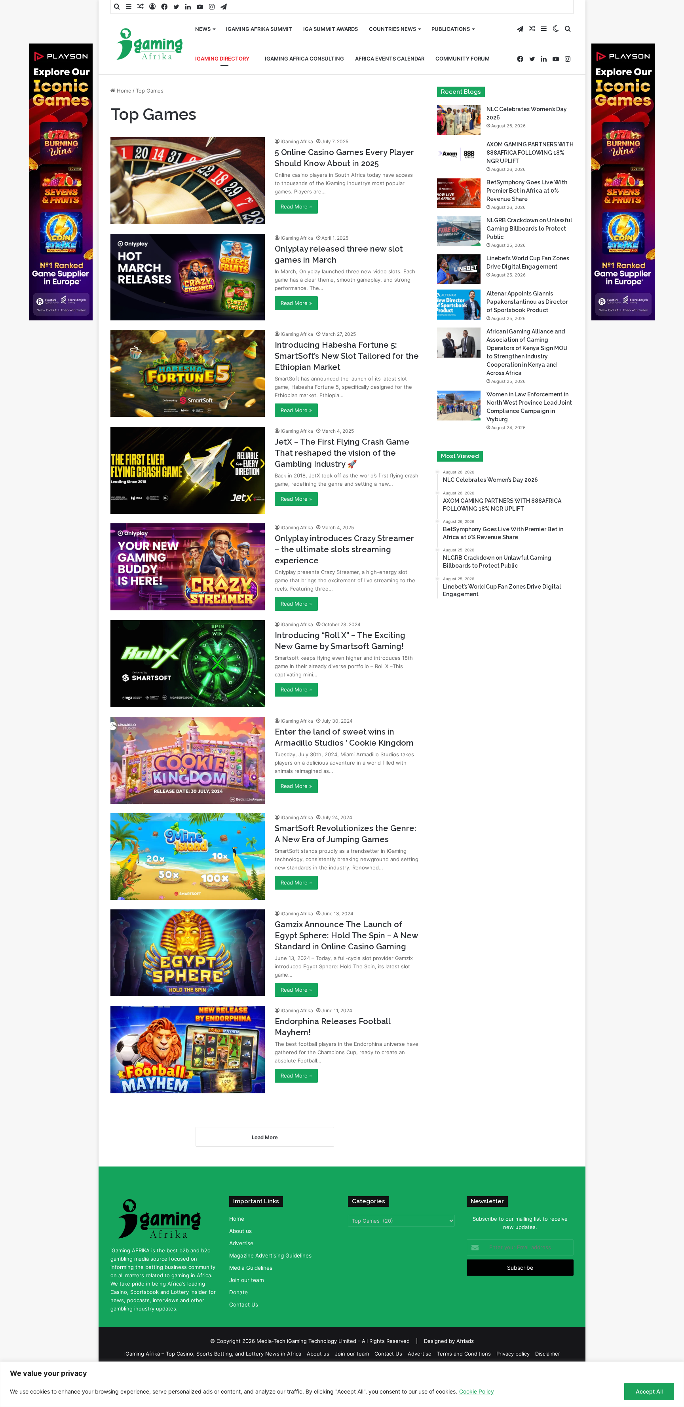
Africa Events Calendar (389, 58)
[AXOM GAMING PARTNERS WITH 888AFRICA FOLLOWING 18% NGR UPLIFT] (459, 155)
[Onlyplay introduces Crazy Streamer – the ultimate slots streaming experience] (187, 566)
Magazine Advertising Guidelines (270, 1255)
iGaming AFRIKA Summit (259, 29)
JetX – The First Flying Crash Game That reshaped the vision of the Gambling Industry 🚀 (342, 453)
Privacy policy (513, 1353)
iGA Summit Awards (330, 29)
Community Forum (462, 58)
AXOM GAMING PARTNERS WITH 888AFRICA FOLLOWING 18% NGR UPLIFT (530, 152)
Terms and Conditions (464, 1353)
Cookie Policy (476, 1391)
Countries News (392, 29)
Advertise (241, 1243)
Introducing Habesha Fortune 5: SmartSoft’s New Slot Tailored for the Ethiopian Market (347, 356)
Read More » (296, 206)
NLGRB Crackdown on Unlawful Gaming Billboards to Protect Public (529, 228)
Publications (450, 29)
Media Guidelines (250, 1268)
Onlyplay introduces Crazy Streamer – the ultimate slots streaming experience (344, 549)
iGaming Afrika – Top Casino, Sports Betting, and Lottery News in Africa (212, 1353)
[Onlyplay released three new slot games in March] (187, 277)
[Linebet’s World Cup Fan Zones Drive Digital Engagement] (459, 269)
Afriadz (465, 1341)
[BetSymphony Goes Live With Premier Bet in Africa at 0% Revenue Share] (459, 193)
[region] (342, 1384)
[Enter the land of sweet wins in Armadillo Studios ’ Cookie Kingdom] (187, 760)
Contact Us (243, 1304)
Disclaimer (547, 1353)
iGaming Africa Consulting (304, 58)
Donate (238, 1292)
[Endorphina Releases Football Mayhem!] (187, 1049)
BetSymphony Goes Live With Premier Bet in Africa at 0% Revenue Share (526, 190)
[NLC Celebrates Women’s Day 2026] (459, 120)
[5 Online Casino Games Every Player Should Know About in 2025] (187, 180)
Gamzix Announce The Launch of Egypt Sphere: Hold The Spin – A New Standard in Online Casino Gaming (346, 935)
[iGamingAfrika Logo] (150, 45)
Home (123, 90)
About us (240, 1231)
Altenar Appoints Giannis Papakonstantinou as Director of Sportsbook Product (527, 301)
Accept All (649, 1391)
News (203, 29)
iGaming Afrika (297, 141)
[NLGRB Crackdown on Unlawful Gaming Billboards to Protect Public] (459, 231)
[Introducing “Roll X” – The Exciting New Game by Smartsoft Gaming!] (187, 663)
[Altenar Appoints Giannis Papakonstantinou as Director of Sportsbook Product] (459, 304)
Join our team (246, 1280)
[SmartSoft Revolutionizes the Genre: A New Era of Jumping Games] (187, 856)
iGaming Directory (222, 58)
